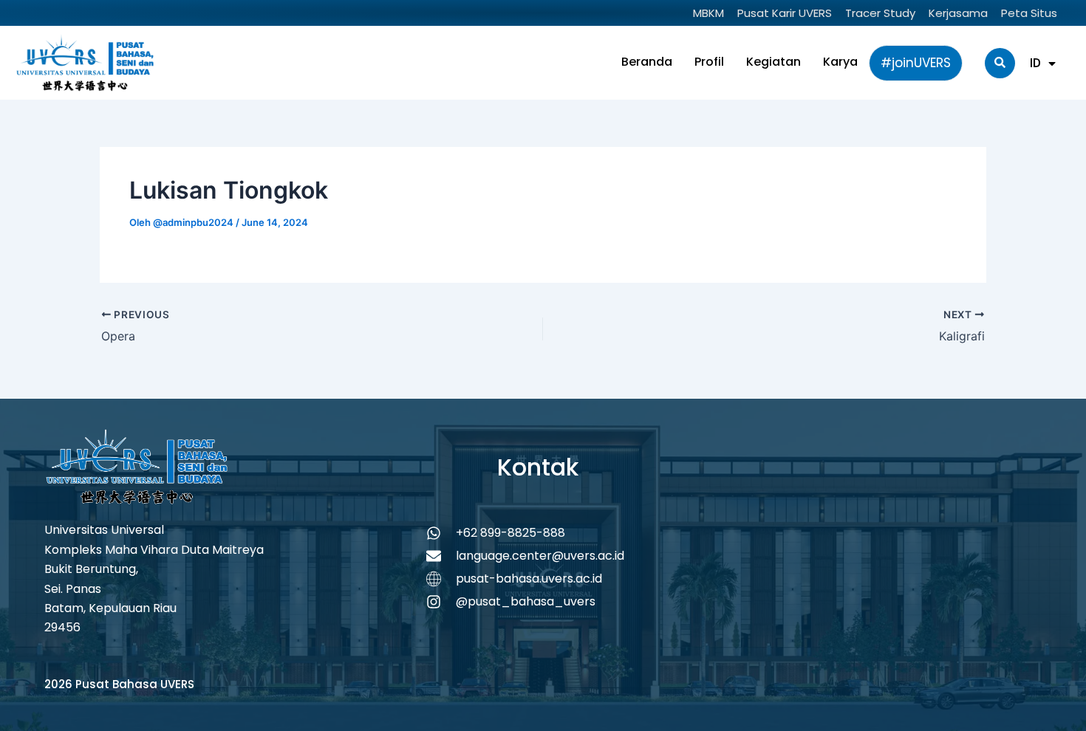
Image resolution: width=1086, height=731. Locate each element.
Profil (709, 61)
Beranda (646, 61)
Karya (840, 61)
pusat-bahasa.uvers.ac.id (529, 578)
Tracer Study (880, 13)
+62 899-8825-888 (510, 532)
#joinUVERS (916, 63)
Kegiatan (773, 61)
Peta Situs (1029, 13)
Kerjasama (958, 13)
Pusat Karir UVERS (784, 13)
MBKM (708, 13)
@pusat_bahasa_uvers (525, 601)
